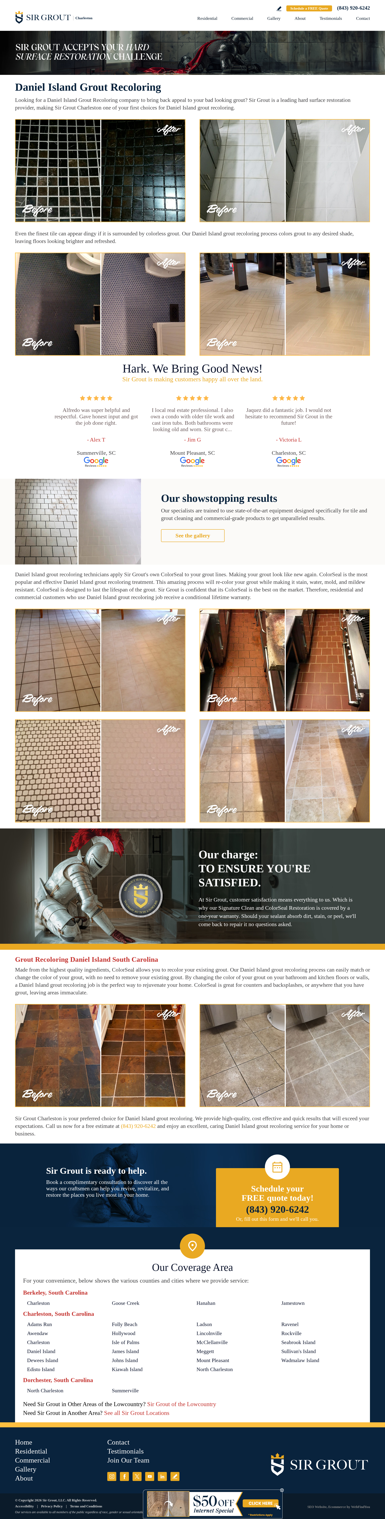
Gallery (274, 18)
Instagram (111, 1476)
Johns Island (125, 1360)
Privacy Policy (52, 1506)
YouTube (149, 1476)
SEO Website (317, 1507)
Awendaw (37, 1333)
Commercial (242, 18)
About (300, 18)
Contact (363, 18)
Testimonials (331, 18)
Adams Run (39, 1324)
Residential (207, 18)
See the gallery (192, 535)
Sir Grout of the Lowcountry (181, 1404)
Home (23, 1442)
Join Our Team (128, 1460)
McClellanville (212, 1342)
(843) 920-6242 (353, 8)
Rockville (291, 1333)
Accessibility (24, 1506)
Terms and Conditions (86, 1506)
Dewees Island (42, 1360)
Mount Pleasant (213, 1360)
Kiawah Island (127, 1369)
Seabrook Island (298, 1342)
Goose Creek (125, 1303)
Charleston (38, 1303)
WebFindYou (360, 1507)
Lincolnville (209, 1333)
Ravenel (290, 1324)
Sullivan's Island (298, 1351)
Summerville (125, 1391)
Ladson (204, 1324)
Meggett (205, 1351)
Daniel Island (41, 1351)
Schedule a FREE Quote (309, 8)
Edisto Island (41, 1369)
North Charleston (215, 1369)
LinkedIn (162, 1476)
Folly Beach (124, 1324)
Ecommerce (337, 1507)
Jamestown (293, 1303)
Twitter (137, 1476)
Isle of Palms (125, 1342)
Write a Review (279, 8)
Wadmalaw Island (300, 1360)
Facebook (124, 1476)
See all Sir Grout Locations (136, 1413)
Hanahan (206, 1303)
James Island (125, 1351)
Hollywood (123, 1333)
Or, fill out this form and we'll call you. (277, 1219)
